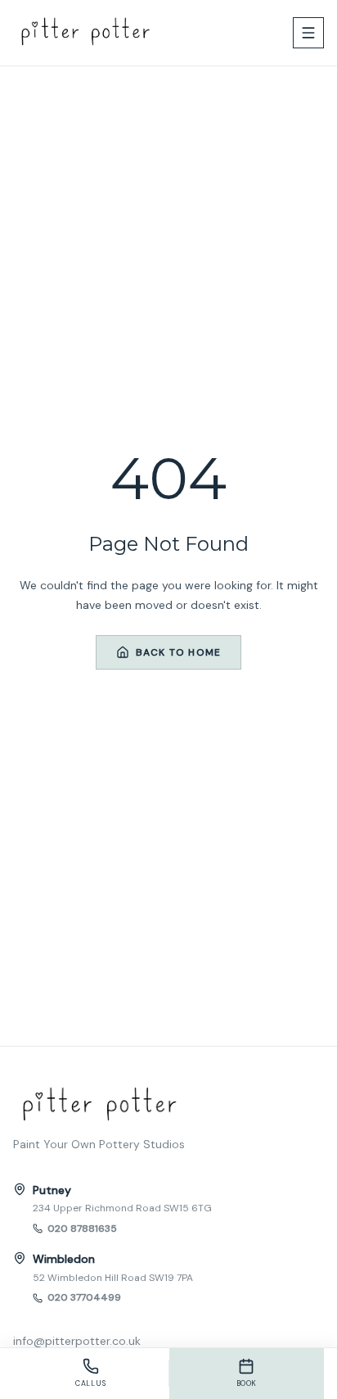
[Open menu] (308, 32)
